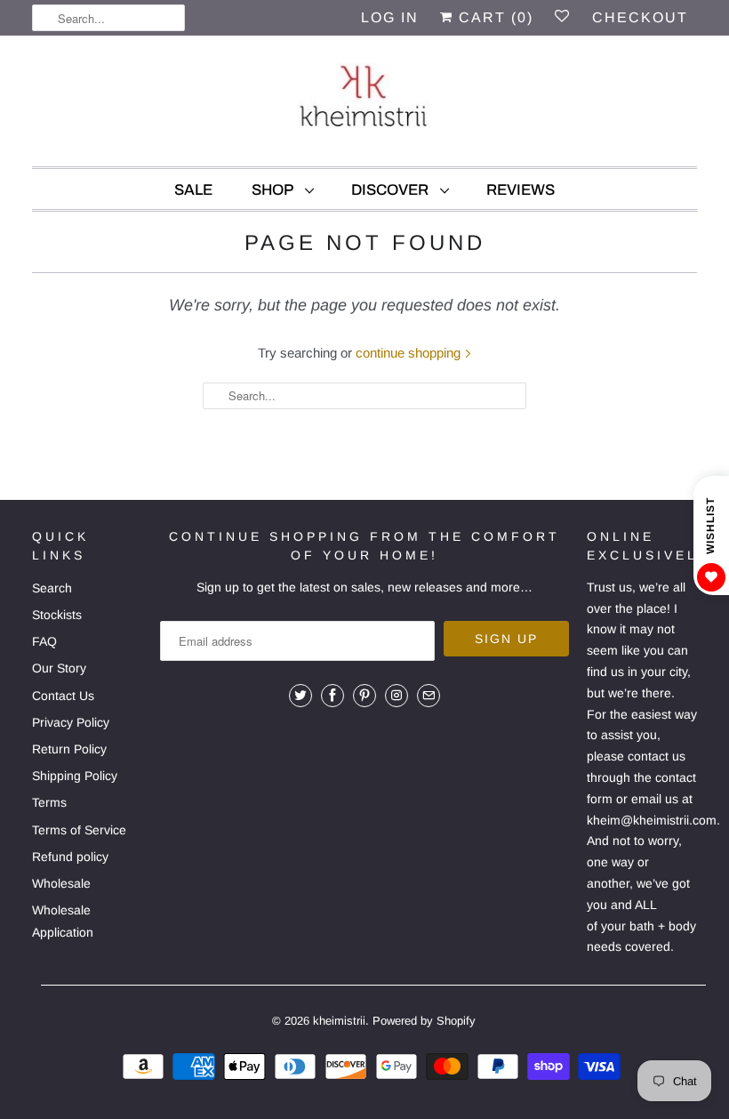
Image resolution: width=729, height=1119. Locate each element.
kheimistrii (339, 1020)
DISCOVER (391, 189)
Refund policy (70, 856)
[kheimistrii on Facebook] (332, 695)
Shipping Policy (74, 776)
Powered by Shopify (424, 1020)
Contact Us (63, 695)
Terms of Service (79, 830)
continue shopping (410, 352)
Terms (49, 802)
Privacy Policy (70, 722)
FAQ (44, 641)
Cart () (493, 17)
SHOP (274, 189)
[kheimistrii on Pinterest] (364, 695)
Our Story (59, 668)
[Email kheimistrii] (428, 695)
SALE (193, 189)
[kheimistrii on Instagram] (396, 695)
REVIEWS (520, 189)
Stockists (57, 615)
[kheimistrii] (364, 105)
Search (52, 588)
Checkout (640, 17)
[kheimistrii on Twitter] (300, 695)
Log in (390, 17)
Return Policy (69, 749)
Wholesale (61, 883)
